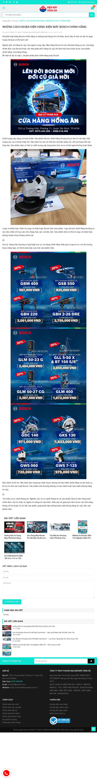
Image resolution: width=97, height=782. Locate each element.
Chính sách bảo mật (10, 704)
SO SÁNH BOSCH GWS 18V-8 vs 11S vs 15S (13, 557)
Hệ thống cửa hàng (87, 2)
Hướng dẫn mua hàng (59, 704)
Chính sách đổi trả (9, 710)
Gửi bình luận (13, 602)
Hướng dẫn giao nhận (58, 710)
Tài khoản (73, 2)
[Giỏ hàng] (92, 8)
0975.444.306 (17, 681)
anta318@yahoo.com (17, 684)
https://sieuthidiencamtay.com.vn (24, 687)
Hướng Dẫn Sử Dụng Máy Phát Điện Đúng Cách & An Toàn (12, 536)
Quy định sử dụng (9, 719)
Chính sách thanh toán (11, 716)
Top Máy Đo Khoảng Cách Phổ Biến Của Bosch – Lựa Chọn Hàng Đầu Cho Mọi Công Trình (60, 536)
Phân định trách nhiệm (11, 722)
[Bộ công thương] (60, 720)
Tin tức (6, 615)
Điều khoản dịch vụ (57, 713)
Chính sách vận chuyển (11, 707)
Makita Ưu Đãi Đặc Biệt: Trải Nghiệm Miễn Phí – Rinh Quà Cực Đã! (82, 536)
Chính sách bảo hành (11, 713)
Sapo (82, 730)
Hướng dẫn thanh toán (59, 707)
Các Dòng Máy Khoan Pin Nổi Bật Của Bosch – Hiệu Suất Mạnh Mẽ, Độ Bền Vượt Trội (37, 536)
